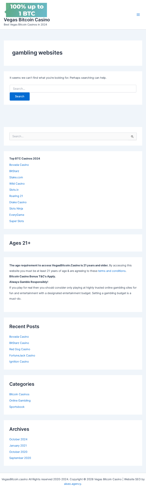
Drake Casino (18, 202)
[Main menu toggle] (138, 15)
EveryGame (16, 215)
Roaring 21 (16, 196)
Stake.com (16, 177)
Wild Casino (17, 183)
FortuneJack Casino (22, 355)
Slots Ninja (16, 208)
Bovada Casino (19, 165)
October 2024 (18, 439)
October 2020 (18, 452)
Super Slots (16, 221)
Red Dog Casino (19, 349)
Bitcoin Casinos (19, 394)
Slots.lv (14, 189)
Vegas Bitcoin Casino (27, 19)
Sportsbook (17, 407)
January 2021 (18, 445)
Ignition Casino (19, 361)
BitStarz (14, 171)
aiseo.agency (72, 484)
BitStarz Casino (19, 343)
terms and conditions (112, 271)
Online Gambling (20, 400)
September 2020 (20, 458)
